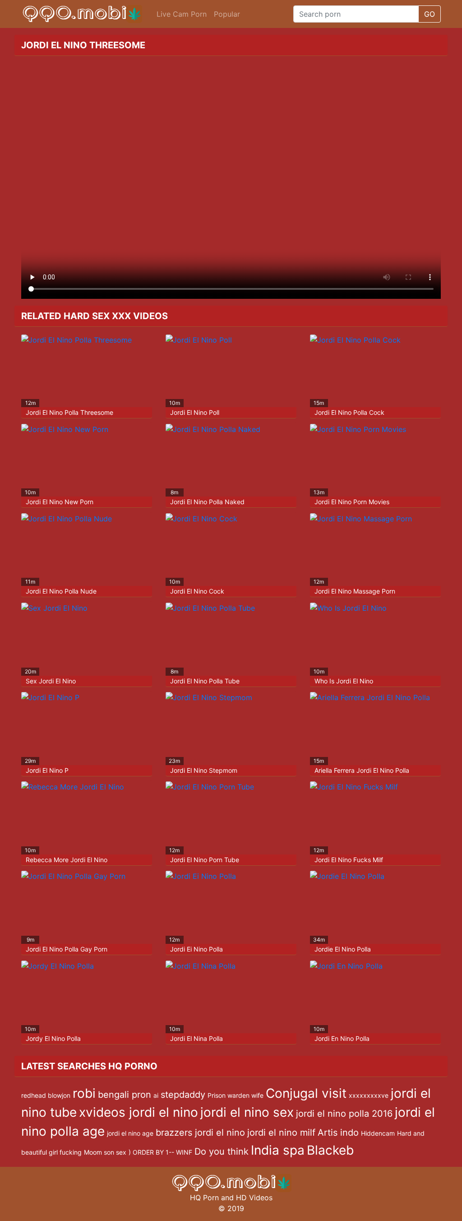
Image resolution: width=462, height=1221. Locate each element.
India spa (278, 1150)
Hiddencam (378, 1133)
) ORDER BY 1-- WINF (160, 1152)
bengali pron (124, 1094)
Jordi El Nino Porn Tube (204, 860)
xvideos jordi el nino (138, 1112)
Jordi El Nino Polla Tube (205, 681)
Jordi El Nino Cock (197, 591)
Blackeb (330, 1150)
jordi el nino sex (247, 1112)
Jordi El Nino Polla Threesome (69, 412)
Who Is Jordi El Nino (343, 681)
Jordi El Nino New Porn (59, 502)
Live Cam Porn (182, 14)
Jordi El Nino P (47, 770)
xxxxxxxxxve (368, 1095)
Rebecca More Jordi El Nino (66, 860)
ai (155, 1095)
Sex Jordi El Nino (51, 681)
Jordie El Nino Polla (342, 949)
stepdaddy (183, 1094)
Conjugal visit (306, 1093)
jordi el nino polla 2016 (344, 1113)
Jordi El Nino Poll (194, 412)
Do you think (221, 1151)
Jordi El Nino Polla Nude (61, 591)
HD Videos (254, 1197)
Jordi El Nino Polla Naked (207, 502)
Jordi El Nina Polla (196, 1038)
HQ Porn (204, 1197)
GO (429, 14)
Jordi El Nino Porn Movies (351, 502)
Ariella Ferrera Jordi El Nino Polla (361, 770)
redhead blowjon (45, 1095)
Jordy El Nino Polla (53, 1038)
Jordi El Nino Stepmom (203, 770)
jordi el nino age (130, 1133)
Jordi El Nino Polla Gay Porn (66, 949)
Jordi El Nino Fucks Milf (348, 860)
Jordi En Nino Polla (342, 1038)
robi (84, 1093)
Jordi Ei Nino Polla (196, 949)
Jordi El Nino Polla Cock (349, 412)
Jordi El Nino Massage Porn (354, 591)
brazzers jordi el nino (200, 1132)
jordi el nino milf (281, 1132)
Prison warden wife (235, 1095)
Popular (227, 14)
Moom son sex (105, 1152)
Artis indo (338, 1132)
